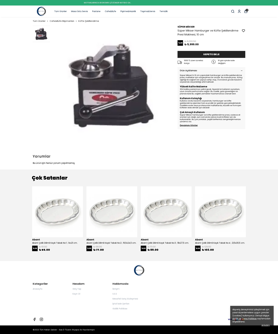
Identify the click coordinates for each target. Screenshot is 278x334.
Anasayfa (37, 288)
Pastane (96, 11)
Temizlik (164, 11)
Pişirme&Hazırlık (128, 11)
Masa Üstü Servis (79, 11)
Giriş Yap (77, 288)
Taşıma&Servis (147, 11)
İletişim (116, 288)
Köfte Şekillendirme (88, 20)
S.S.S (115, 293)
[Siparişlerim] (239, 11)
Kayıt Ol (76, 293)
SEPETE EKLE (211, 54)
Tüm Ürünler (60, 11)
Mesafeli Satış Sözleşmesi (125, 298)
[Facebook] (34, 319)
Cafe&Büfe (110, 11)
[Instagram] (41, 319)
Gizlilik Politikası (120, 308)
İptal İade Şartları (121, 303)
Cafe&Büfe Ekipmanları (62, 20)
